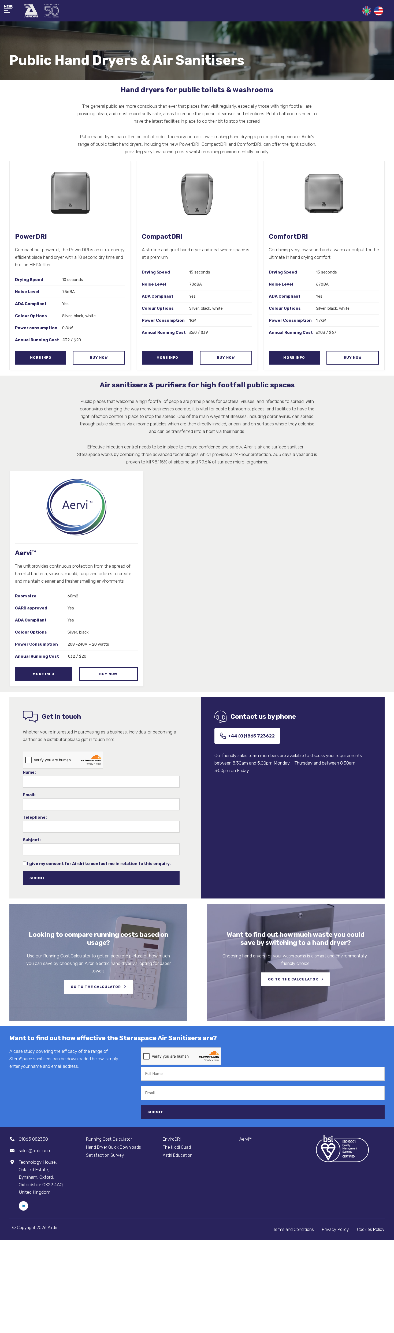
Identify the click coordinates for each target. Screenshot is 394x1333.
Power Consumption (163, 320)
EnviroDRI (172, 1139)
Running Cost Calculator (109, 1139)
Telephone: (35, 817)
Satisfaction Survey (105, 1155)
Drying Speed (29, 279)
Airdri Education (177, 1155)
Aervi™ (245, 1139)
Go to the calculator (96, 987)
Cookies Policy (371, 1229)
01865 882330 (33, 1139)
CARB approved (31, 608)
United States (378, 11)
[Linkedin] (23, 1206)
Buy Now (99, 357)
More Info (40, 357)
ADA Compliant (31, 303)
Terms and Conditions (293, 1229)
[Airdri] (41, 10)
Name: (29, 772)
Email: (29, 795)
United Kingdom (366, 11)
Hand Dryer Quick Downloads (113, 1147)
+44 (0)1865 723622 (251, 736)
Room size (25, 596)
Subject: (31, 840)
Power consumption (36, 327)
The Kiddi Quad (177, 1147)
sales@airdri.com (35, 1150)
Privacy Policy (335, 1229)
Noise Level (27, 291)
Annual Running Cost (37, 340)
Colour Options (31, 315)
